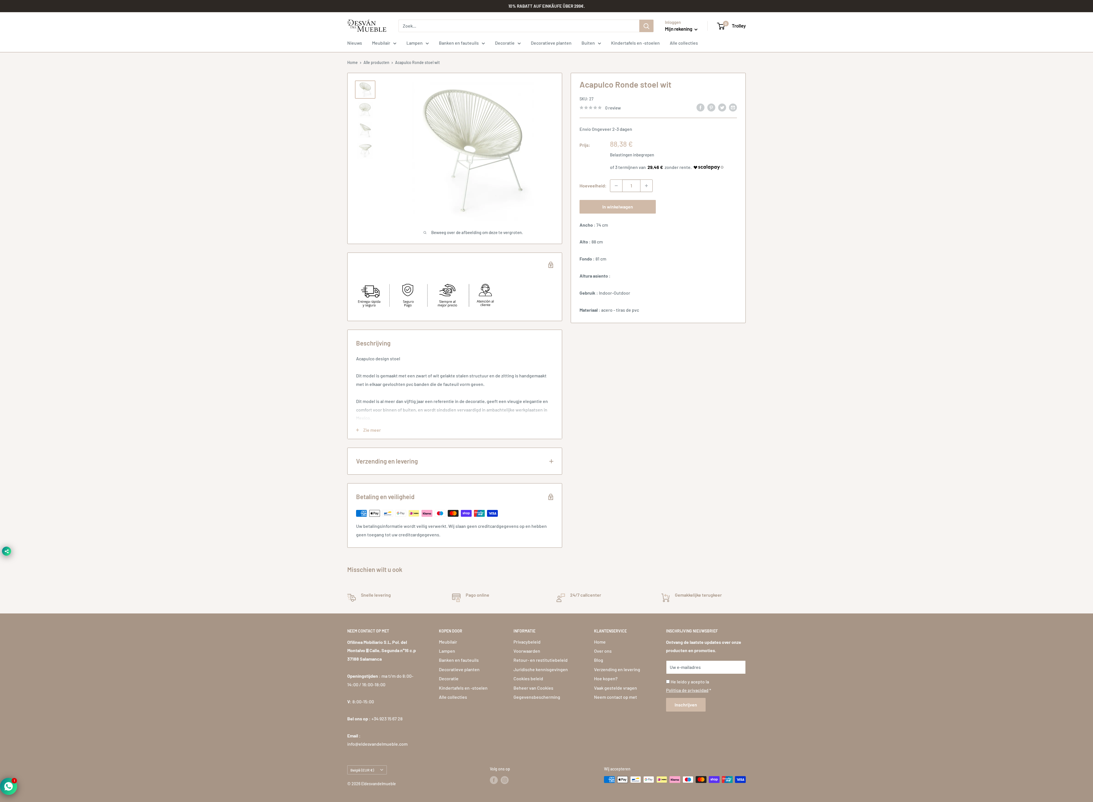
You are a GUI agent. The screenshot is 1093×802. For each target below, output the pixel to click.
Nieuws (354, 43)
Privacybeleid (527, 641)
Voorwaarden (526, 651)
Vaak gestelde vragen (615, 688)
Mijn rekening (679, 29)
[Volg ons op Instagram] (505, 780)
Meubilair (381, 43)
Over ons (603, 651)
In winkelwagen (617, 206)
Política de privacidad (687, 690)
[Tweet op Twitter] (722, 107)
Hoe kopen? (606, 678)
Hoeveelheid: (593, 185)
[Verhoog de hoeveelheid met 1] (646, 186)
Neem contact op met (615, 697)
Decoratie (505, 43)
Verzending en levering (617, 669)
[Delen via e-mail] (733, 107)
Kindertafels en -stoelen (635, 43)
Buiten (588, 43)
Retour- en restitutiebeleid (540, 660)
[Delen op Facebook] (700, 107)
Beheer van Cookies (533, 688)
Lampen (414, 43)
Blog (598, 660)
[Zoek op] (646, 26)
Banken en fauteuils (459, 43)
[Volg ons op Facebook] (494, 780)
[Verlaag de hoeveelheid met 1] (616, 186)
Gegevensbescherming (536, 697)
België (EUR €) (362, 770)
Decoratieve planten (551, 43)
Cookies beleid (528, 678)
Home (352, 62)
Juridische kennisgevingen (540, 669)
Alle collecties (684, 43)
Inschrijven (686, 704)
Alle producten (376, 62)
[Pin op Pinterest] (711, 107)
